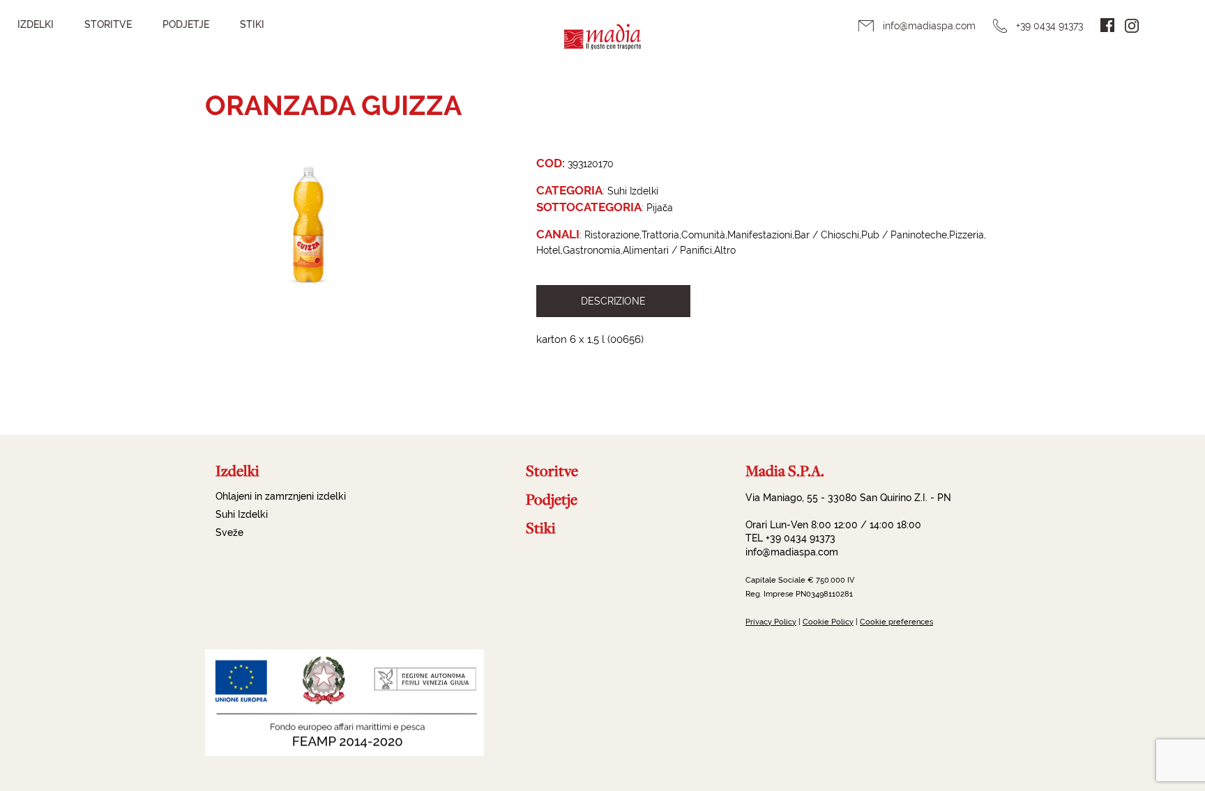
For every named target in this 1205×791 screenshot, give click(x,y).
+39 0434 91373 (1049, 25)
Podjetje (185, 24)
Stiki (252, 24)
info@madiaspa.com (929, 25)
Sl (1163, 25)
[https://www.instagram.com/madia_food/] (1132, 26)
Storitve (108, 24)
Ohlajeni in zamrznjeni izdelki (280, 496)
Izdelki (35, 24)
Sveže (229, 532)
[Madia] (602, 45)
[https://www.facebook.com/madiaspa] (1107, 25)
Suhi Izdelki (241, 514)
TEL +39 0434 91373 (790, 538)
